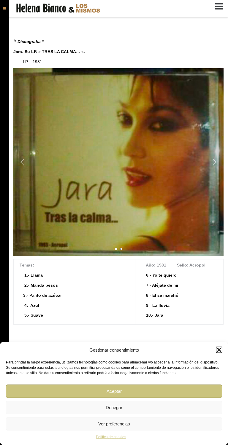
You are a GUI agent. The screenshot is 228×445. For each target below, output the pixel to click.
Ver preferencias (114, 423)
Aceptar (114, 391)
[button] (219, 350)
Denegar (114, 407)
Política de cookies (111, 437)
